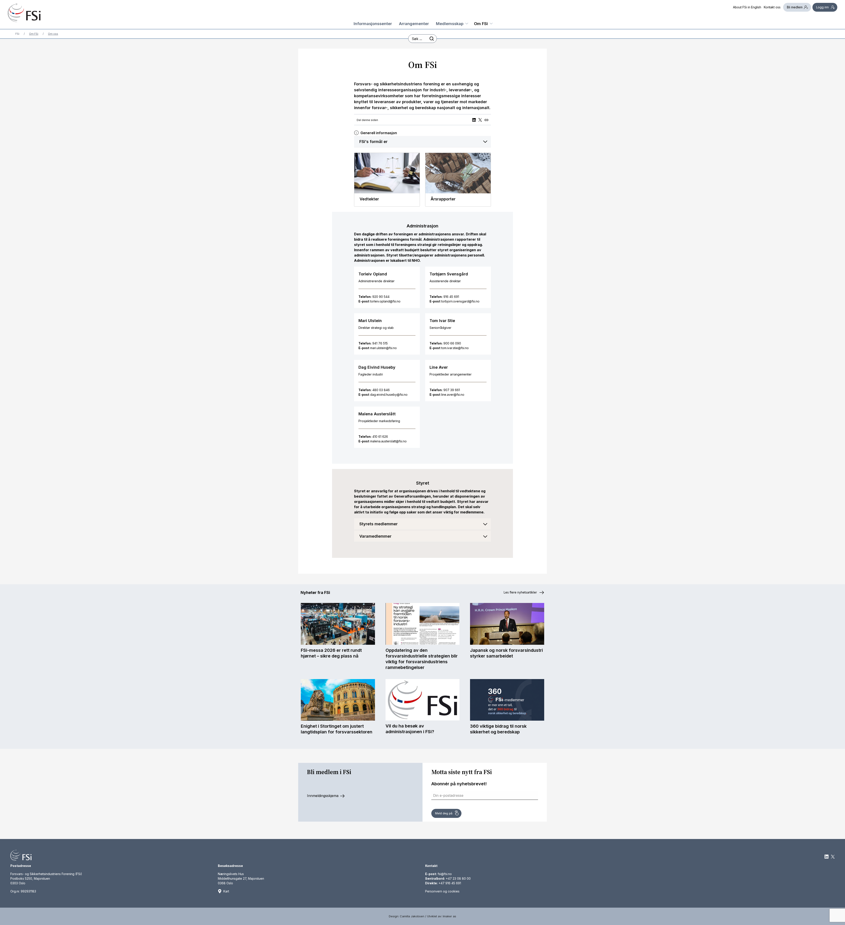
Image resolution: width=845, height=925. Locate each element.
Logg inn (822, 7)
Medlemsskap (449, 23)
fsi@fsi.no (445, 874)
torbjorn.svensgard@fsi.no (460, 301)
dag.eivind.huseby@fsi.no (389, 394)
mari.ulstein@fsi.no (383, 348)
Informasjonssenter (373, 23)
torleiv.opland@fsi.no (385, 301)
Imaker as (449, 916)
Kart (226, 891)
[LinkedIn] (474, 119)
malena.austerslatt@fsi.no (388, 441)
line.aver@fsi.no (452, 394)
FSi (17, 33)
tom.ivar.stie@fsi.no (455, 348)
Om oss (53, 33)
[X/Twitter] (480, 119)
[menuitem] (372, 23)
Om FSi (481, 23)
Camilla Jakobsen (412, 916)
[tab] (422, 141)
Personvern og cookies (442, 891)
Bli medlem (795, 7)
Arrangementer (414, 23)
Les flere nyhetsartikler (521, 592)
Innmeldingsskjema (323, 795)
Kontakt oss (772, 7)
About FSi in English (747, 7)
